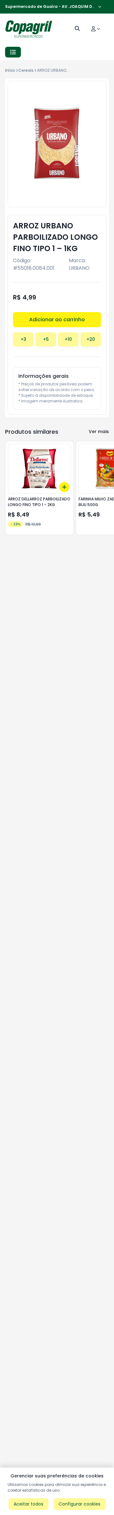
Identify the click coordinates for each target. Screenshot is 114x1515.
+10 (68, 339)
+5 (46, 339)
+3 (23, 339)
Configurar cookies (79, 1504)
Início (10, 70)
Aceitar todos (28, 1504)
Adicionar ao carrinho (57, 319)
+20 (90, 339)
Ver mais (99, 431)
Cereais (26, 70)
